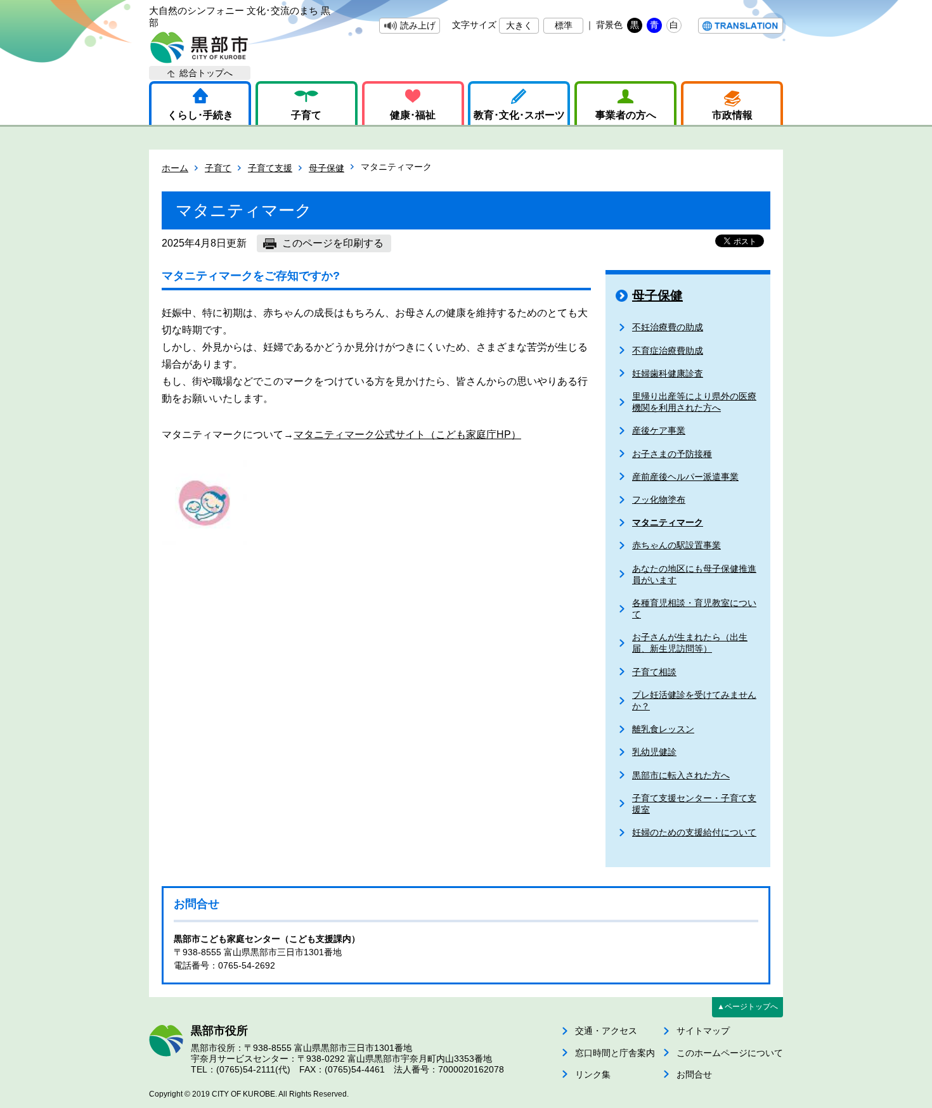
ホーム (175, 168)
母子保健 (326, 168)
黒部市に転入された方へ (681, 775)
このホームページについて (729, 1053)
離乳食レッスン (663, 729)
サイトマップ (703, 1031)
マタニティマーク (667, 522)
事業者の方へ (625, 115)
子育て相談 (654, 672)
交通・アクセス (606, 1031)
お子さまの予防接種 (672, 454)
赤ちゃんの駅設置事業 (676, 545)
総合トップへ (206, 73)
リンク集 (593, 1074)
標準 (564, 25)
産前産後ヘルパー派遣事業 (685, 477)
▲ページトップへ (747, 1006)
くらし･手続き (200, 115)
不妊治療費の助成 (667, 327)
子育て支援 (270, 168)
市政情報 (732, 115)
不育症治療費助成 (667, 350)
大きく (519, 25)
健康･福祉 (413, 115)
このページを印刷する (333, 243)
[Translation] (740, 26)
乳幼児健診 (654, 752)
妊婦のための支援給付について (694, 832)
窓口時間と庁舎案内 (615, 1053)
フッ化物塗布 (658, 499)
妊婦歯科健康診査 (667, 373)
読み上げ (418, 25)
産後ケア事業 (658, 430)
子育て (306, 115)
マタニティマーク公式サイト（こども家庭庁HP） (407, 434)
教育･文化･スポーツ (519, 115)
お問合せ (694, 1074)
